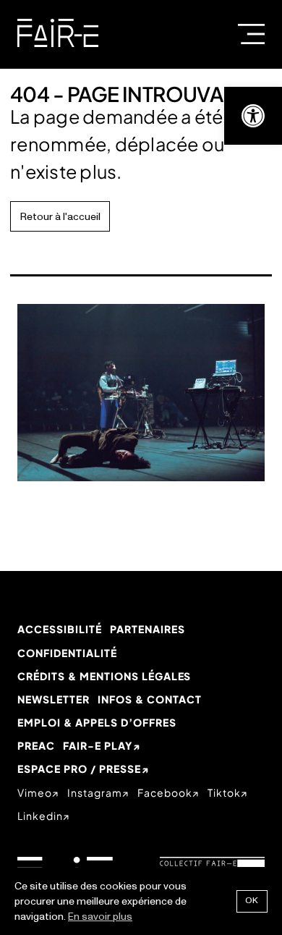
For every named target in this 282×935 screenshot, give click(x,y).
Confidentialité (67, 652)
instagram (94, 792)
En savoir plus (100, 916)
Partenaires (147, 628)
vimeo (34, 792)
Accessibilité (59, 628)
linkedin (40, 815)
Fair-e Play (97, 745)
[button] (253, 116)
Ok (252, 900)
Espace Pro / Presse (79, 768)
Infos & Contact (150, 699)
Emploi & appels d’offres (96, 722)
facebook (164, 792)
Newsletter (53, 699)
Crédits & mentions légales (104, 675)
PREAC (36, 745)
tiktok (224, 792)
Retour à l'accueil (60, 217)
